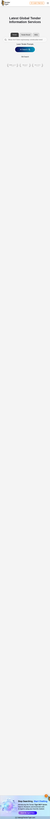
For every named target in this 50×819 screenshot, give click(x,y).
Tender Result (25, 35)
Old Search (25, 57)
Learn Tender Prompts (25, 44)
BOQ (36, 35)
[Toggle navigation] (47, 3)
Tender (14, 35)
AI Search (24, 49)
